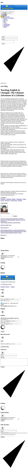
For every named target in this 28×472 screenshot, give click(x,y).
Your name (3, 319)
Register (5, 14)
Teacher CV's (6, 16)
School (2, 200)
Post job (5, 19)
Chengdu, (3, 199)
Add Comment (4, 203)
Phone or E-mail (4, 321)
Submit (15, 216)
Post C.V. (5, 20)
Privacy (5, 27)
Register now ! (13, 306)
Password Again (4, 324)
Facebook (3, 286)
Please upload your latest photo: (8, 255)
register (2, 331)
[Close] (2, 254)
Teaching (8, 199)
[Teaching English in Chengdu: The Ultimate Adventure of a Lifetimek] (14, 243)
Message (3, 357)
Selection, (7, 200)
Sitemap (13, 286)
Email (3, 38)
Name (3, 36)
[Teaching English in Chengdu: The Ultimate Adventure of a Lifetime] (14, 241)
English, (13, 199)
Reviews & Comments (8, 18)
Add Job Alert (6, 24)
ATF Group (5, 284)
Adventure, (19, 199)
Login (4, 12)
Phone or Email (4, 299)
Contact (5, 23)
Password (3, 300)
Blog (4, 21)
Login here (16, 318)
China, (24, 199)
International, (13, 200)
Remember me (10, 303)
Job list (5, 15)
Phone (3, 39)
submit (2, 258)
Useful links (6, 25)
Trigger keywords (14, 433)
